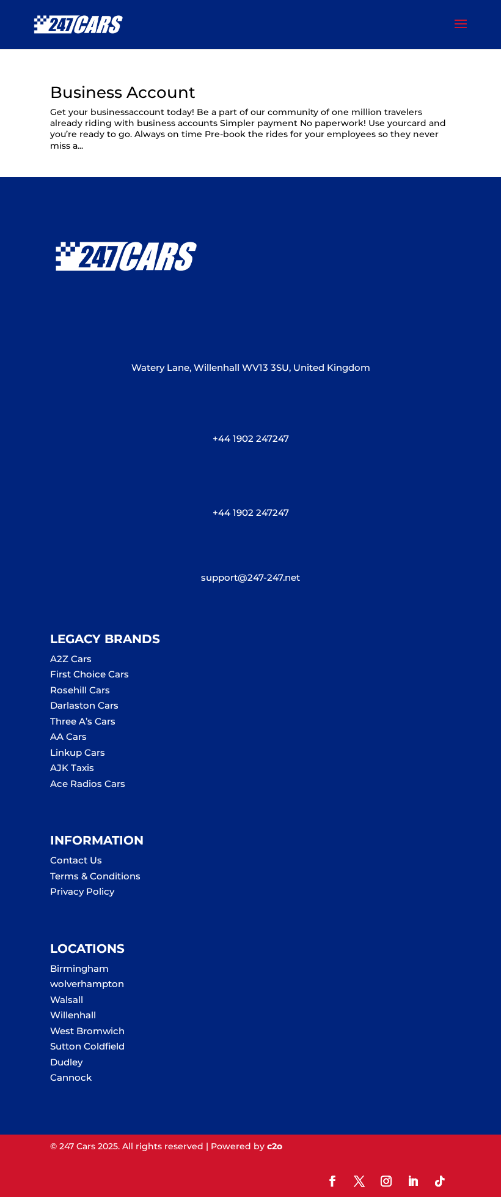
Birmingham (79, 968)
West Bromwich (87, 1031)
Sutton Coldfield (87, 1046)
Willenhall (73, 1015)
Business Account (123, 92)
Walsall (66, 999)
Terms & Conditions (95, 876)
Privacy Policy (82, 891)
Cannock (71, 1077)
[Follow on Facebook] (332, 1181)
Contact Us (76, 860)
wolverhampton (87, 984)
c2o (274, 1146)
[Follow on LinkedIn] (413, 1181)
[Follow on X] (359, 1181)
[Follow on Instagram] (386, 1181)
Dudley (66, 1062)
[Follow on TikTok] (440, 1181)
